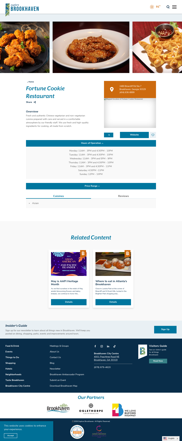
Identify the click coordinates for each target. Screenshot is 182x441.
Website (134, 135)
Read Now (158, 361)
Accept (10, 436)
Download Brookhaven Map (63, 386)
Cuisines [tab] (58, 196)
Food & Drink (12, 346)
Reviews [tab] (123, 196)
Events (9, 352)
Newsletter (55, 369)
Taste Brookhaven (14, 380)
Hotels (8, 369)
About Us (54, 352)
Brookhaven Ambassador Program (67, 375)
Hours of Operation (91, 143)
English (171, 439)
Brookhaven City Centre (17, 386)
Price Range (91, 186)
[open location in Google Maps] (130, 113)
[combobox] (171, 438)
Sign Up (165, 329)
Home (31, 82)
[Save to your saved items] (153, 135)
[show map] (112, 89)
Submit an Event (58, 380)
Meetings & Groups (59, 346)
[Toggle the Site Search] (168, 7)
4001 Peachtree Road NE (106, 357)
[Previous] (6, 47)
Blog (52, 363)
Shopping (10, 363)
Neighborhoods (13, 375)
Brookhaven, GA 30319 (105, 360)
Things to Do (12, 357)
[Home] (22, 9)
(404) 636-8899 (126, 92)
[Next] (176, 47)
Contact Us (55, 357)
